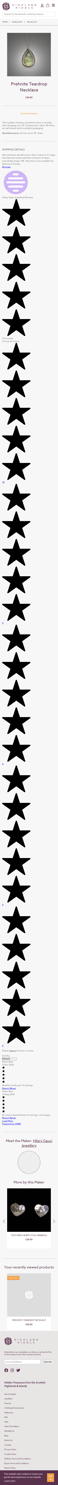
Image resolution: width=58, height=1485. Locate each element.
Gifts (6, 1421)
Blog (6, 1435)
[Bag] (47, 5)
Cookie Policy (10, 1454)
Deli (6, 1417)
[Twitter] (18, 1373)
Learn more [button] (9, 1481)
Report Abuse (9, 1088)
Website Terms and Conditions (17, 1458)
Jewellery (17, 22)
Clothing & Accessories (14, 1408)
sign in (12, 1050)
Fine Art (7, 1403)
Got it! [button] (50, 1477)
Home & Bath (10, 1394)
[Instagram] (12, 1373)
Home (5, 22)
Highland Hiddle (19, 6)
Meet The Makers (11, 1426)
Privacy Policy (10, 1449)
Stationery (8, 1412)
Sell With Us (9, 1431)
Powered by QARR (11, 1124)
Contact (7, 1445)
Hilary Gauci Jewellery (36, 1143)
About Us (8, 1440)
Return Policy (10, 1468)
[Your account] (42, 7)
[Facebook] (6, 1373)
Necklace (32, 22)
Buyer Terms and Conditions (16, 1463)
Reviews (6, 167)
